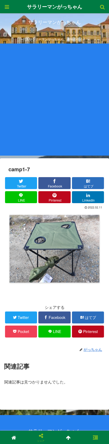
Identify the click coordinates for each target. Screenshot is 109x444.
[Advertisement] (54, 101)
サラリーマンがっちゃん (54, 6)
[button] (95, 437)
